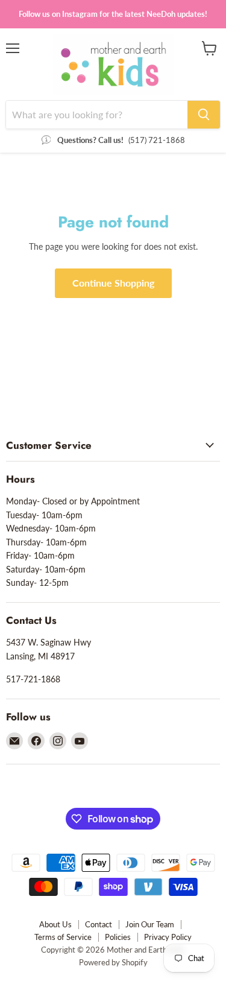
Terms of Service (63, 937)
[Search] (203, 115)
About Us (55, 924)
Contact (98, 924)
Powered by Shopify (113, 962)
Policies (118, 937)
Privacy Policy (168, 937)
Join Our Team (149, 924)
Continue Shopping (113, 282)
